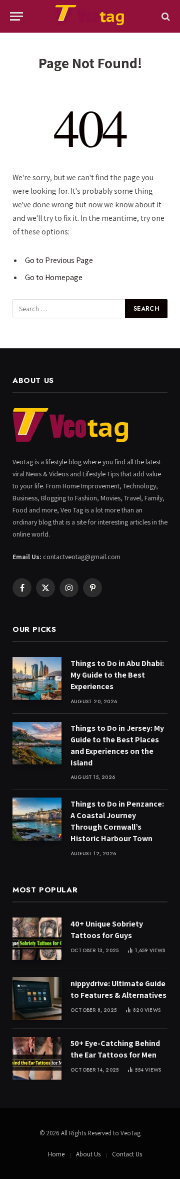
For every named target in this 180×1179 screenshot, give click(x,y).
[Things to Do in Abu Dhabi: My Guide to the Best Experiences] (37, 678)
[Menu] (16, 16)
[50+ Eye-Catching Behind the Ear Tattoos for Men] (37, 1058)
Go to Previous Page (59, 260)
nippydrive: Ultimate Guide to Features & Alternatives (118, 989)
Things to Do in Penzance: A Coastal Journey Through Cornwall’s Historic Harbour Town (117, 821)
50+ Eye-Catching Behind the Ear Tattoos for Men (115, 1049)
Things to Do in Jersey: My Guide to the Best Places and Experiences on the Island (117, 745)
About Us (88, 1154)
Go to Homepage (53, 277)
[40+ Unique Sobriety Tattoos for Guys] (37, 939)
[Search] (165, 16)
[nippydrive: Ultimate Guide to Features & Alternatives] (37, 998)
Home (56, 1154)
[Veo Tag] (89, 16)
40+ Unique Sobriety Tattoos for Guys (106, 930)
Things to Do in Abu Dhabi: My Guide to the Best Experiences (117, 675)
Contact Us (127, 1154)
